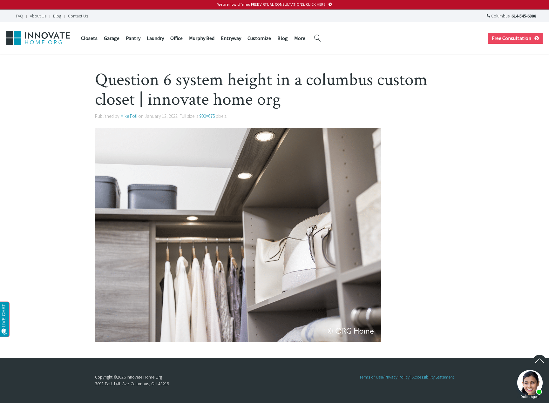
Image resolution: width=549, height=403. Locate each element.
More (299, 38)
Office (176, 38)
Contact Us (78, 16)
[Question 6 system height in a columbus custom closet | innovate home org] (238, 234)
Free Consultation (511, 38)
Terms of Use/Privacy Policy (384, 377)
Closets (89, 38)
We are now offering (271, 4)
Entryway (231, 38)
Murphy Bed (201, 38)
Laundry (155, 38)
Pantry (133, 38)
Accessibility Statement (433, 377)
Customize (259, 38)
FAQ (19, 16)
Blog (57, 16)
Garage (111, 38)
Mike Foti (128, 116)
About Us (38, 16)
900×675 (207, 116)
